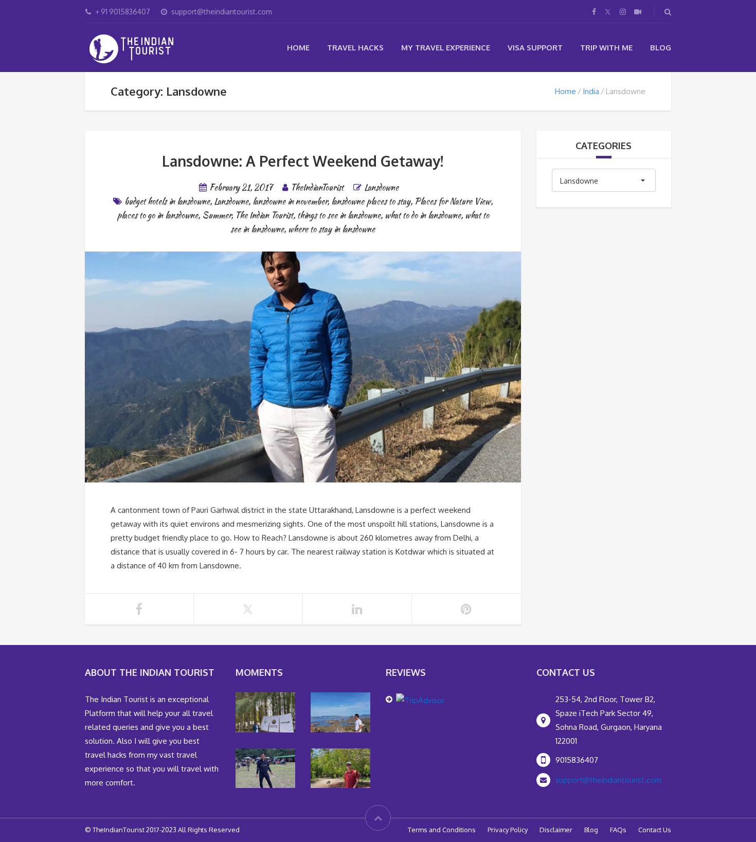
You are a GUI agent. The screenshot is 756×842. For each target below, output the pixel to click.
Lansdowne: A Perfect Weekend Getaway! (302, 161)
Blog (660, 47)
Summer (216, 215)
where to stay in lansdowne (331, 229)
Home (298, 47)
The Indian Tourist (264, 215)
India (591, 91)
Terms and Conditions (442, 830)
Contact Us (654, 830)
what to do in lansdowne (423, 215)
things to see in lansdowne (339, 215)
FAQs (618, 830)
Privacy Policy (508, 830)
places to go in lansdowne (157, 215)
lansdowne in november (290, 201)
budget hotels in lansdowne (167, 201)
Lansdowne (381, 187)
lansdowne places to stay (370, 201)
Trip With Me (606, 47)
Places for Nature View (453, 201)
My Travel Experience (445, 47)
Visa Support (535, 47)
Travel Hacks (355, 47)
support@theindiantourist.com (608, 780)
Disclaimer (555, 830)
